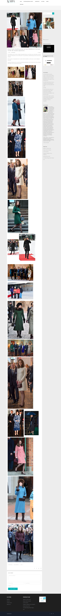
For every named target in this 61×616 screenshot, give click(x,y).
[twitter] (51, 613)
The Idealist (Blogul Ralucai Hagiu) (48, 157)
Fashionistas (10, 564)
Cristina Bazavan (13, 52)
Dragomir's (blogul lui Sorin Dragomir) (29, 604)
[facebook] (50, 613)
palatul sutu (9, 604)
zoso (44, 159)
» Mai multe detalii (46, 142)
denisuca (8, 599)
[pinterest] (53, 613)
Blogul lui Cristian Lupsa (47, 148)
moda (9, 52)
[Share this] (34, 568)
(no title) (44, 87)
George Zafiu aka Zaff (46, 156)
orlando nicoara (9, 602)
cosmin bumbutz (45, 151)
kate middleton (16, 564)
